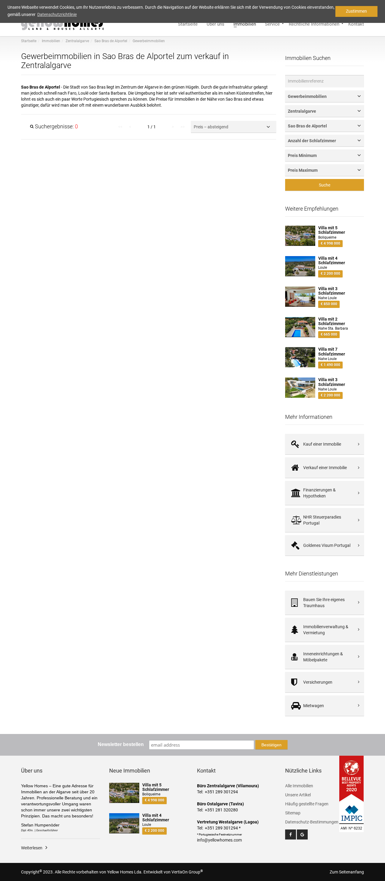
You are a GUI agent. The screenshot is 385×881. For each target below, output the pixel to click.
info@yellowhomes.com (219, 840)
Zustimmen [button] (356, 11)
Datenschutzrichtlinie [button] (57, 14)
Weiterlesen (31, 847)
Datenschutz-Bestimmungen (311, 822)
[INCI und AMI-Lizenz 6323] (351, 813)
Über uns (215, 23)
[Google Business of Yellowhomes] (302, 834)
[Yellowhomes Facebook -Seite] (290, 834)
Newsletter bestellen (121, 744)
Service (272, 23)
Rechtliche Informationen (314, 23)
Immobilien (244, 23)
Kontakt (356, 23)
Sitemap (292, 812)
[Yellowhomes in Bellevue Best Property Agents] (351, 778)
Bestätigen (271, 744)
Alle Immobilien (299, 785)
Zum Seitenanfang (347, 872)
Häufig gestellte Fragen (306, 803)
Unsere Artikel (298, 794)
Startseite (188, 23)
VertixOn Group (187, 872)
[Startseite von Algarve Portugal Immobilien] (63, 23)
